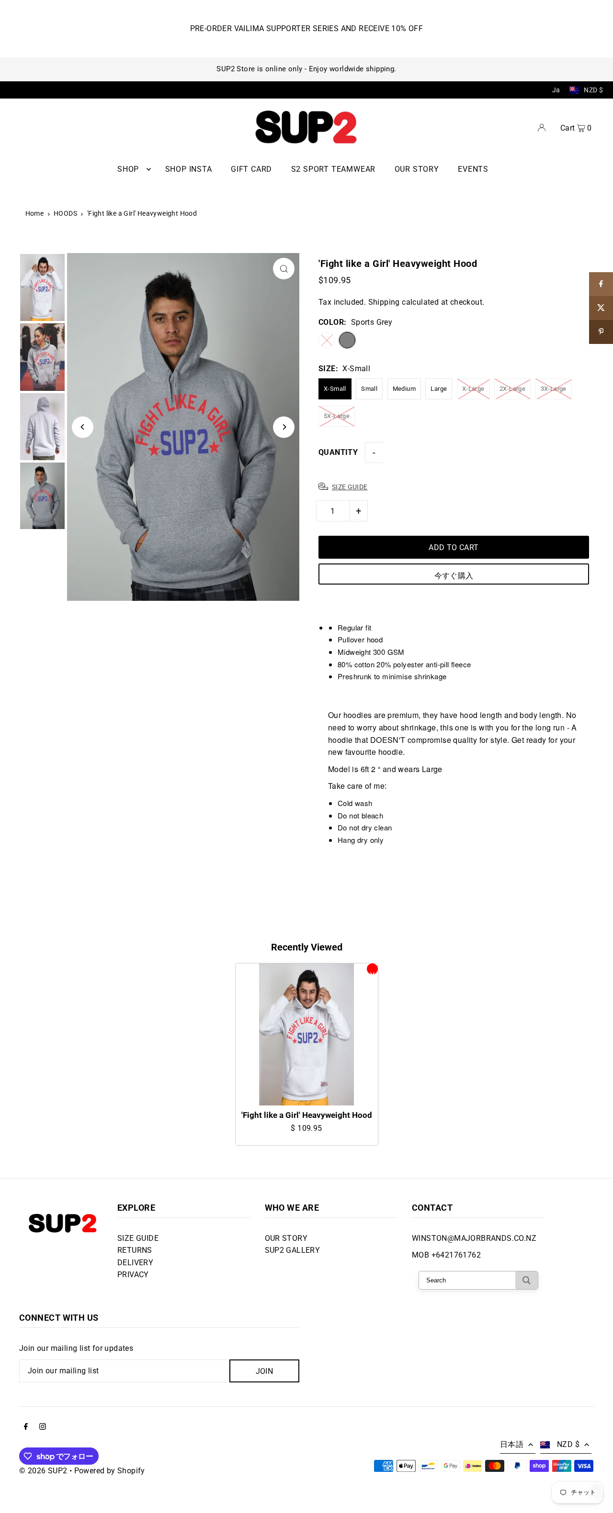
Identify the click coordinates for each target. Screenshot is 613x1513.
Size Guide (350, 487)
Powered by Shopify (109, 1470)
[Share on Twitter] (601, 308)
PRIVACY (133, 1274)
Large (439, 388)
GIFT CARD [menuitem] (251, 169)
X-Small (335, 388)
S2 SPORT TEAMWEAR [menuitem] (333, 169)
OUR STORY (286, 1238)
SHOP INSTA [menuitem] (188, 169)
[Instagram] (42, 1427)
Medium (404, 388)
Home (34, 213)
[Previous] (82, 427)
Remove (372, 968)
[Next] (284, 427)
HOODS (65, 213)
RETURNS (134, 1250)
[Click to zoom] (284, 268)
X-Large (473, 388)
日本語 (511, 1444)
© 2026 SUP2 (43, 1470)
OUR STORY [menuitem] (417, 169)
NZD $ (593, 90)
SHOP (128, 169)
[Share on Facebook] (601, 284)
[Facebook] (26, 1427)
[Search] (526, 1280)
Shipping (384, 302)
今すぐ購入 (454, 575)
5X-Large (337, 416)
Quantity (338, 452)
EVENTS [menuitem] (473, 169)
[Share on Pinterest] (601, 332)
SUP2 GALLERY (292, 1250)
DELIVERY (135, 1262)
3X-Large (554, 388)
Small (369, 388)
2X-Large (512, 388)
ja (556, 90)
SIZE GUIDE (138, 1238)
